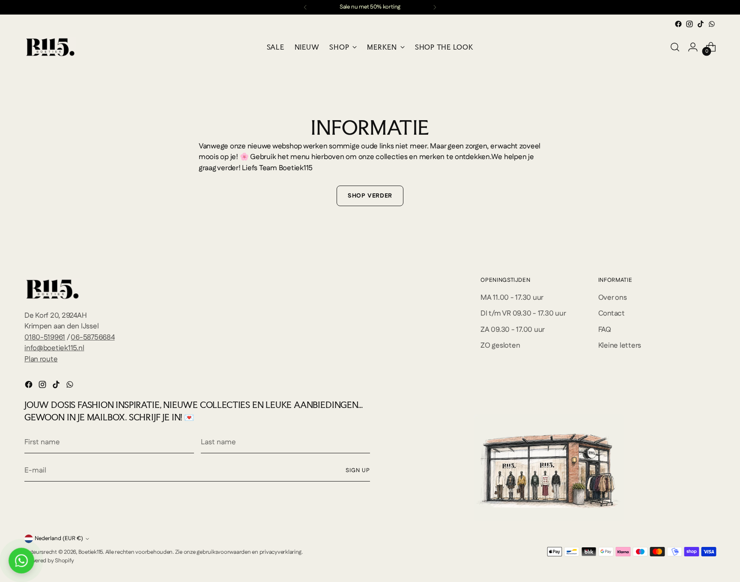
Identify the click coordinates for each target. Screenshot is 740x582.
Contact (611, 313)
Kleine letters (619, 345)
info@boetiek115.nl (54, 348)
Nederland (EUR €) (59, 539)
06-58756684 (92, 337)
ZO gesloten (500, 345)
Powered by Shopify (49, 561)
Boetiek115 (90, 552)
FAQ (604, 330)
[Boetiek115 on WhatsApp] (712, 24)
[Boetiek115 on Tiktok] (700, 24)
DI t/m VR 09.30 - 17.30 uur (523, 313)
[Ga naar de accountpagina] (692, 47)
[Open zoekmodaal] (674, 47)
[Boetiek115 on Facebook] (678, 24)
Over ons (612, 297)
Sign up (358, 471)
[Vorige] (305, 7)
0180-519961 (44, 337)
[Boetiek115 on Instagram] (689, 24)
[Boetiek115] (50, 47)
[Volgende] (434, 7)
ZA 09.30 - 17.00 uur (512, 330)
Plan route (40, 359)
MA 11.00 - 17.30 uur (511, 297)
